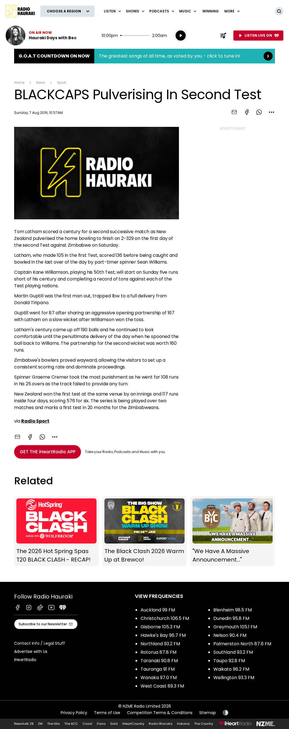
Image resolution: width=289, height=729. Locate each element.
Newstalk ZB (23, 723)
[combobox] (271, 112)
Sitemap (207, 712)
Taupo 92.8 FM (229, 660)
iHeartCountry (133, 723)
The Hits (53, 723)
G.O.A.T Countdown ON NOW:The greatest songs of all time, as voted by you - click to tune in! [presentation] (144, 56)
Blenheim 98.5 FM (232, 610)
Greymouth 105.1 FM (235, 627)
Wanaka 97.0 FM (159, 677)
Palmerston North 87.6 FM (242, 643)
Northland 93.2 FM (160, 643)
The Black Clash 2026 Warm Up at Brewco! (144, 531)
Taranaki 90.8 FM (159, 660)
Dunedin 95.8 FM (231, 618)
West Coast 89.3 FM (162, 686)
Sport (61, 82)
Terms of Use (107, 712)
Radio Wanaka (160, 723)
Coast (87, 723)
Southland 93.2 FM (233, 652)
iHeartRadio (25, 659)
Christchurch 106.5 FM (165, 618)
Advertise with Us (30, 651)
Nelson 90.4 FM (229, 635)
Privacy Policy (74, 712)
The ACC (71, 723)
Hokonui (183, 723)
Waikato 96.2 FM (231, 669)
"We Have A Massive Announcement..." (232, 531)
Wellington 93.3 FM (233, 677)
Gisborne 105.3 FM (160, 627)
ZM (40, 723)
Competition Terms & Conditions (159, 712)
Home (19, 82)
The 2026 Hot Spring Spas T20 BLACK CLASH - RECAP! (56, 531)
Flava (101, 723)
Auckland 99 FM (158, 610)
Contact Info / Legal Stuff (39, 643)
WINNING (210, 11)
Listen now (41, 35)
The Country (203, 723)
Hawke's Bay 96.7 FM (163, 635)
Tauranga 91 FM (158, 669)
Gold (114, 723)
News (40, 82)
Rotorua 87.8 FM (158, 652)
